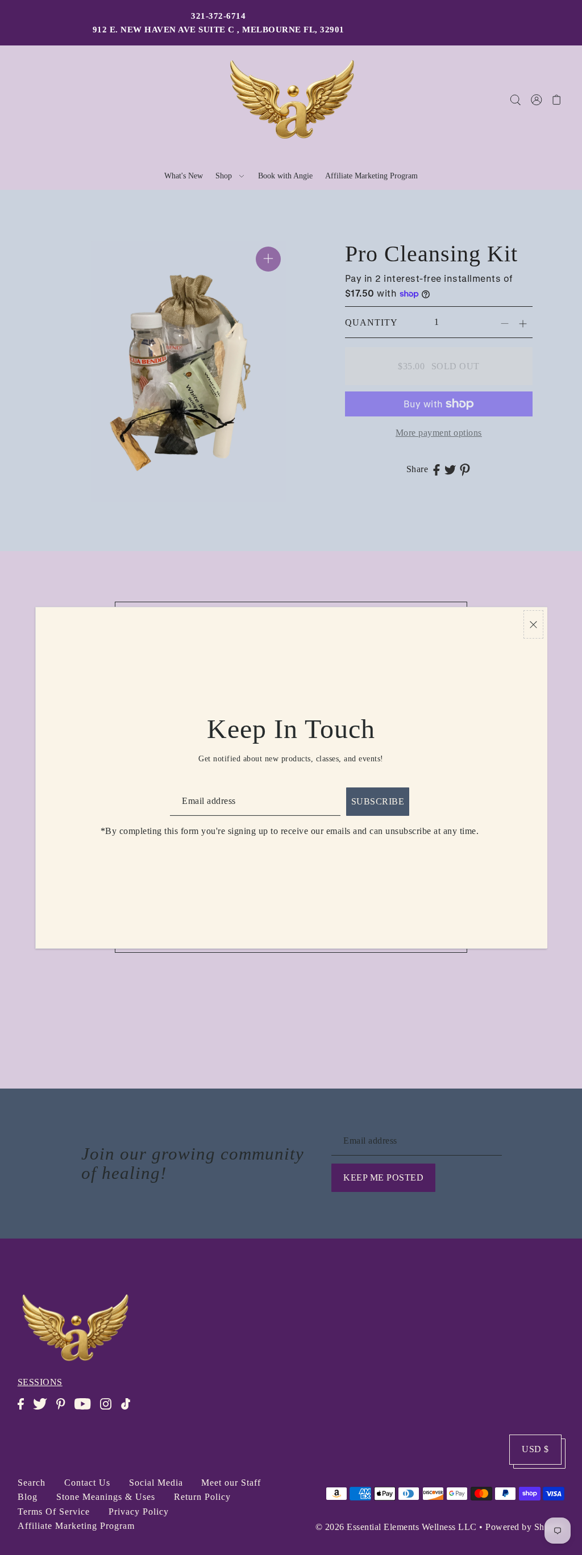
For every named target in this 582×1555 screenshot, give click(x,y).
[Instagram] (109, 1409)
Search (31, 1482)
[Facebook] (24, 1409)
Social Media (156, 1482)
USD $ (535, 1449)
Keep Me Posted (383, 1177)
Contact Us (87, 1482)
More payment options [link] (439, 432)
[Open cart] (556, 99)
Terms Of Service (54, 1511)
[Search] (515, 99)
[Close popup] (533, 624)
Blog (28, 1497)
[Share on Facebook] (436, 469)
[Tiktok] (129, 1409)
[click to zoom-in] (268, 259)
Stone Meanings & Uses (105, 1497)
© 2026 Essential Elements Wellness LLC (396, 1527)
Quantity (371, 322)
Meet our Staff (231, 1482)
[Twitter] (43, 1409)
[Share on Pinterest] (465, 469)
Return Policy (202, 1497)
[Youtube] (86, 1409)
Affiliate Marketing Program (76, 1526)
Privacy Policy (139, 1511)
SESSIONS (40, 1382)
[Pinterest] (64, 1409)
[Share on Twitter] (450, 469)
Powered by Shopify (524, 1527)
